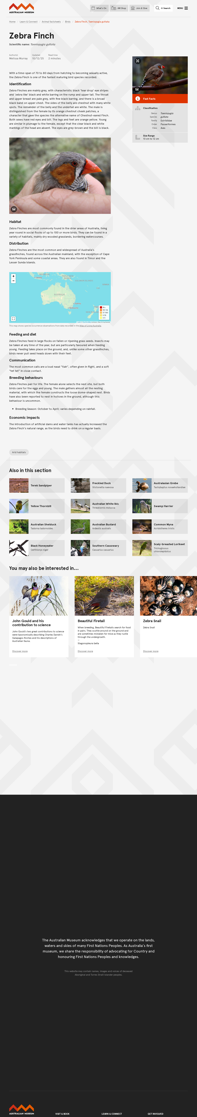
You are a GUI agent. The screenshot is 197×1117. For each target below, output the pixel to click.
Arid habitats (19, 452)
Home (12, 21)
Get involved (155, 1113)
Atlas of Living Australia (90, 325)
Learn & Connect (29, 21)
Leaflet (79, 322)
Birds (67, 21)
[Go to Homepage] (29, 1109)
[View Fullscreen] (13, 318)
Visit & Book (62, 1113)
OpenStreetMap (87, 322)
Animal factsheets (51, 21)
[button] (13, 276)
